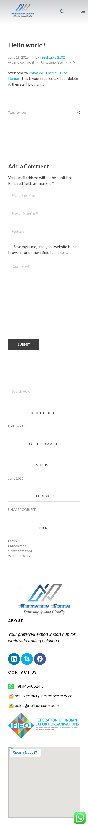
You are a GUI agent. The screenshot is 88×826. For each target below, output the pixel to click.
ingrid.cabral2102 (52, 57)
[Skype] (27, 659)
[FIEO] (44, 725)
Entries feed (17, 546)
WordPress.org (19, 556)
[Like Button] (70, 62)
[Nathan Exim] (22, 10)
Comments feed (20, 551)
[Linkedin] (14, 659)
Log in (12, 541)
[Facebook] (40, 659)
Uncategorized (52, 62)
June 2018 (15, 478)
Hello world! (17, 426)
